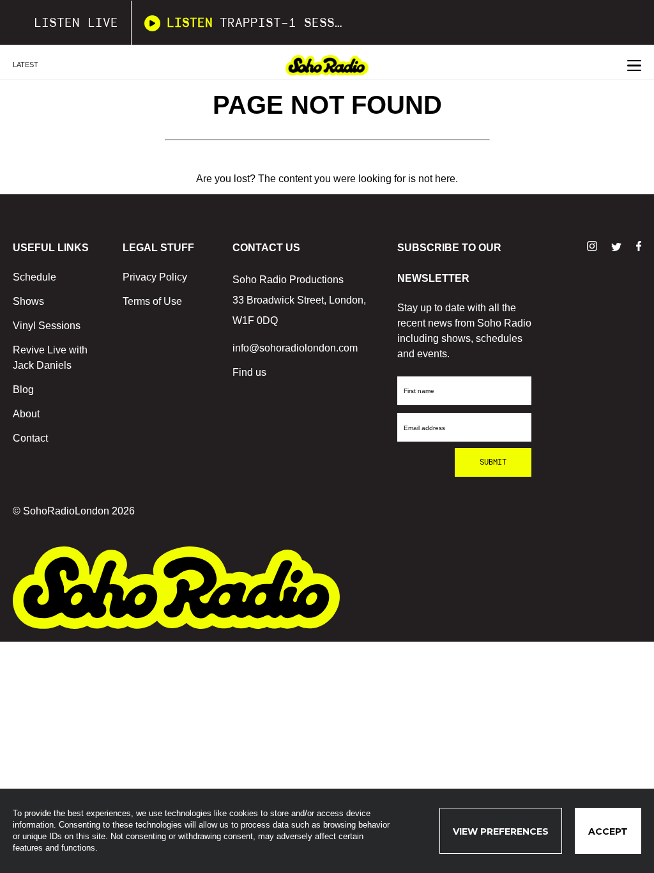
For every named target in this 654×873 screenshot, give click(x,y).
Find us (249, 372)
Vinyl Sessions (46, 325)
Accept (608, 831)
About (26, 413)
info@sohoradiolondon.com (295, 348)
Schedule (34, 277)
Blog (23, 389)
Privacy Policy (155, 277)
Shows (28, 301)
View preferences (501, 831)
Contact (30, 438)
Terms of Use (152, 301)
